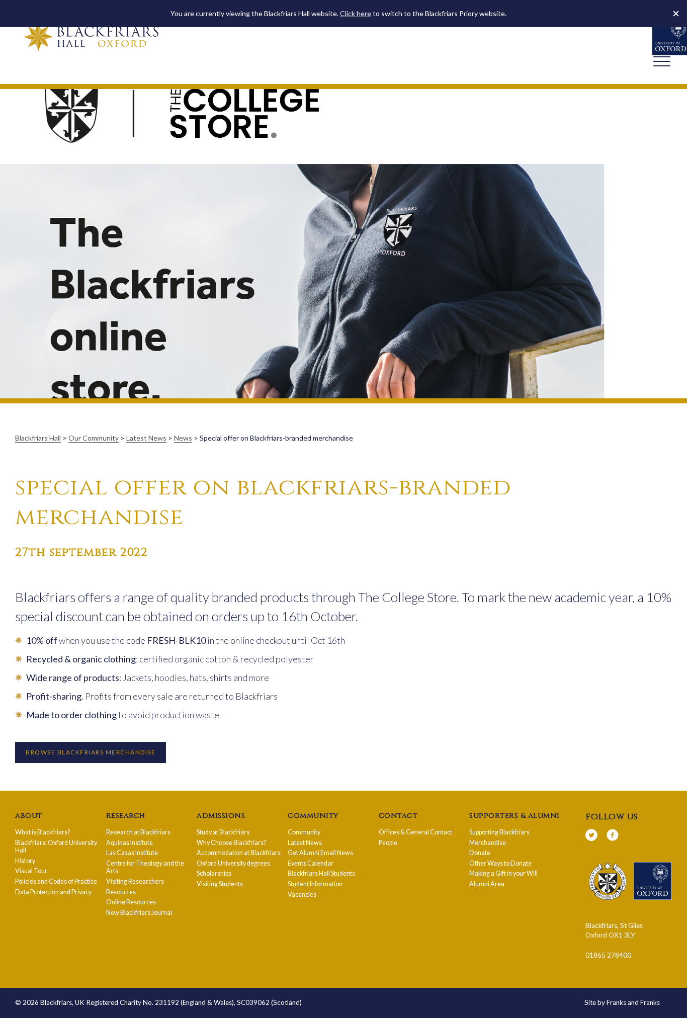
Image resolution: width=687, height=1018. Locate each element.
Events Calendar (310, 863)
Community (313, 816)
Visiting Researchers (135, 881)
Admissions (221, 816)
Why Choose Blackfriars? (231, 842)
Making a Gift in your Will (503, 873)
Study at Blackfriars (223, 832)
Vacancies (302, 894)
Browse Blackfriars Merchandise (90, 752)
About (28, 816)
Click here (355, 13)
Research (125, 816)
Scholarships (214, 873)
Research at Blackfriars (138, 832)
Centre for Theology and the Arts (145, 867)
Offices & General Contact (415, 832)
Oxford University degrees (233, 863)
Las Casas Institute (132, 853)
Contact (398, 816)
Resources (121, 892)
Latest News (305, 842)
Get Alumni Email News (320, 853)
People (388, 842)
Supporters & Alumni (514, 816)
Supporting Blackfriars (499, 832)
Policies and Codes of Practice (56, 881)
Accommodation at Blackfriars (239, 853)
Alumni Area (486, 884)
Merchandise (487, 842)
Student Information (315, 884)
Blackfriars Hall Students (321, 873)
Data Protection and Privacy (53, 892)
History (25, 861)
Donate (479, 853)
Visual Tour (31, 871)
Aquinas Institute (129, 842)
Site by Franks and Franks (622, 1002)
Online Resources (131, 902)
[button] (675, 13)
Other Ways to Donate (500, 863)
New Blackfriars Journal (139, 912)
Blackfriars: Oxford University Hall (56, 847)
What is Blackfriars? (42, 832)
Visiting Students (220, 884)
